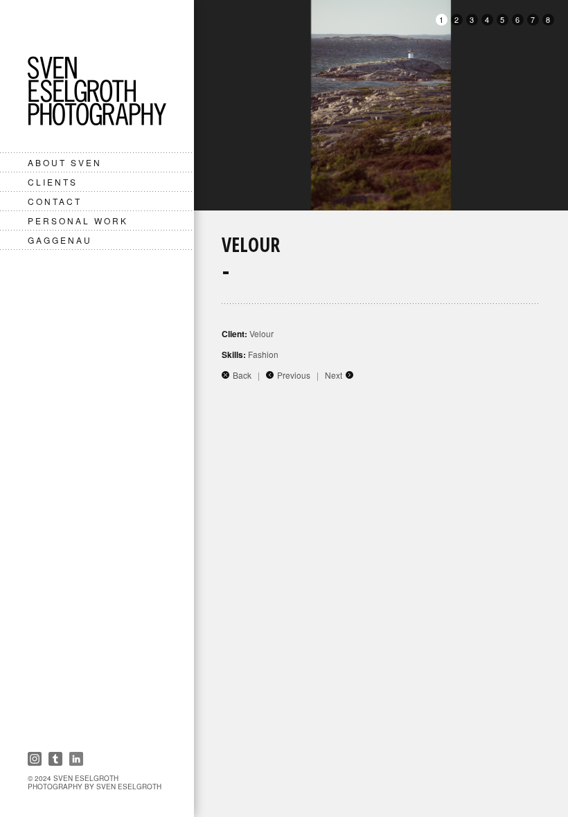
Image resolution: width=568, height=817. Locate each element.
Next (333, 375)
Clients (53, 182)
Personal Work (78, 220)
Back (242, 375)
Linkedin (76, 759)
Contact (55, 201)
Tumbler (55, 759)
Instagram (35, 759)
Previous (293, 375)
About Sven (65, 162)
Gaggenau (60, 240)
